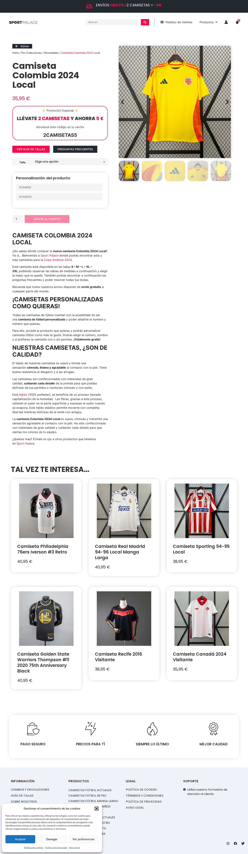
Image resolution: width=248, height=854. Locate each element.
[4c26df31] (175, 102)
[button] (96, 808)
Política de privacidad (56, 847)
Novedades (51, 52)
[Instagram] (228, 843)
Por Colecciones (31, 52)
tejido (23, 394)
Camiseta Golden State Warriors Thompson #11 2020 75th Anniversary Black (43, 662)
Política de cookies (33, 847)
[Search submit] (145, 22)
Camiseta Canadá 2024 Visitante (199, 657)
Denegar (52, 839)
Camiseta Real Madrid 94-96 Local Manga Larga (120, 552)
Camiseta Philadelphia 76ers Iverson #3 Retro (42, 549)
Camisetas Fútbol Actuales (89, 790)
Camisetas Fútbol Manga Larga (93, 801)
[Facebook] (235, 843)
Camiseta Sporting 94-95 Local (201, 549)
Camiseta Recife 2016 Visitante (118, 657)
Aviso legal (74, 847)
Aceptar (20, 839)
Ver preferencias (83, 839)
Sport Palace (49, 255)
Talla (22, 162)
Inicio (15, 52)
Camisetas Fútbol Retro (87, 796)
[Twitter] (243, 843)
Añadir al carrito (47, 219)
